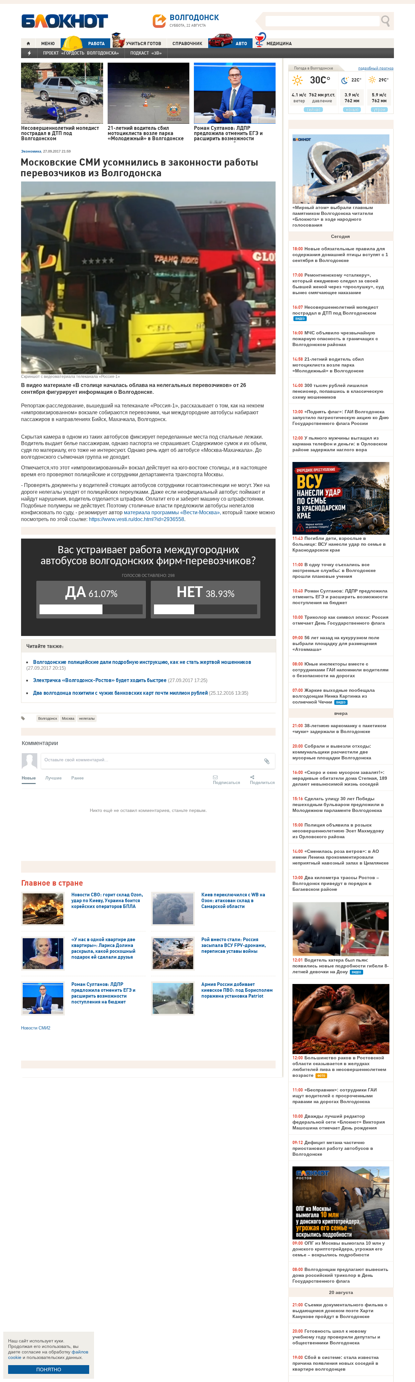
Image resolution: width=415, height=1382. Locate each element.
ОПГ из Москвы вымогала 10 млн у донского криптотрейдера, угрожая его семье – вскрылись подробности (338, 1248)
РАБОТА (96, 43)
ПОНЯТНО (48, 1369)
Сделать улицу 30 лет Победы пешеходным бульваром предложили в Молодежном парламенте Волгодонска (338, 804)
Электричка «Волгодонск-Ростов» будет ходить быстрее (100, 680)
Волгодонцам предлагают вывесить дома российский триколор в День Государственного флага (340, 1275)
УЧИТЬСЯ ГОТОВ (143, 43)
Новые (29, 778)
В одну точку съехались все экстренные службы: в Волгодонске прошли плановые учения (334, 570)
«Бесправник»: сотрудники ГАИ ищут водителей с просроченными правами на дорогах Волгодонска (334, 1095)
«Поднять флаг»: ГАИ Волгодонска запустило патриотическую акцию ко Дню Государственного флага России (340, 417)
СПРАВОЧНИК (187, 43)
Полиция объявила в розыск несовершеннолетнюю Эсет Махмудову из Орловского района (338, 830)
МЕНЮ (48, 43)
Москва (68, 718)
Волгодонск (47, 718)
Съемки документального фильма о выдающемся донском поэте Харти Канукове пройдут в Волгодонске (339, 1310)
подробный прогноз (376, 68)
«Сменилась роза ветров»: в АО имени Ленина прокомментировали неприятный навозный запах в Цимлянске (340, 857)
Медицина (279, 43)
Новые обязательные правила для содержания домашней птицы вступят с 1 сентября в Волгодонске (340, 254)
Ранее (77, 778)
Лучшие (53, 778)
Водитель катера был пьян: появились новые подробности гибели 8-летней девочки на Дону (340, 965)
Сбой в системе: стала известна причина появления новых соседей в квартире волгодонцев (335, 1363)
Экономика (31, 151)
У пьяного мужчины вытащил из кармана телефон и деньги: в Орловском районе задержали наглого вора (339, 443)
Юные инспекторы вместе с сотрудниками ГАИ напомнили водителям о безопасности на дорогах (340, 669)
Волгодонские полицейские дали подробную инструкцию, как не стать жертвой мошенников (142, 662)
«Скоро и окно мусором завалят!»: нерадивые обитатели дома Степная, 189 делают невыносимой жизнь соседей (339, 778)
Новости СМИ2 (35, 1028)
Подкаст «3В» (146, 53)
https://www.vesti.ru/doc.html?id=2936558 (136, 519)
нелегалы (87, 718)
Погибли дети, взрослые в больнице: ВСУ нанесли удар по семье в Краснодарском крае (339, 544)
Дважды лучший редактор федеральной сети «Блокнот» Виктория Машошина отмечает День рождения (338, 1122)
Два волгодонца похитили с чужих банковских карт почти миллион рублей (120, 693)
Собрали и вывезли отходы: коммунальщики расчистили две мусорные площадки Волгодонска (331, 751)
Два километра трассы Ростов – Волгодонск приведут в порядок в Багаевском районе (335, 883)
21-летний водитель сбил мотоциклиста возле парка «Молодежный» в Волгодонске (328, 364)
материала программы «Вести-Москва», (172, 512)
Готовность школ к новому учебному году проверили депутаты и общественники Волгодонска (336, 1336)
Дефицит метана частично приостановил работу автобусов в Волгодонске (332, 1148)
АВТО (241, 43)
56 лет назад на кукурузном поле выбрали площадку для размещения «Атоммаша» (335, 643)
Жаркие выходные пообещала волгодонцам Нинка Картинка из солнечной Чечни (333, 696)
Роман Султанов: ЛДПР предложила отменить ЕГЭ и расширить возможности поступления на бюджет (340, 596)
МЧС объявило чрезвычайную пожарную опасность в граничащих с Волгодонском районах (335, 338)
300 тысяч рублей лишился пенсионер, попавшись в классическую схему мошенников (337, 391)
